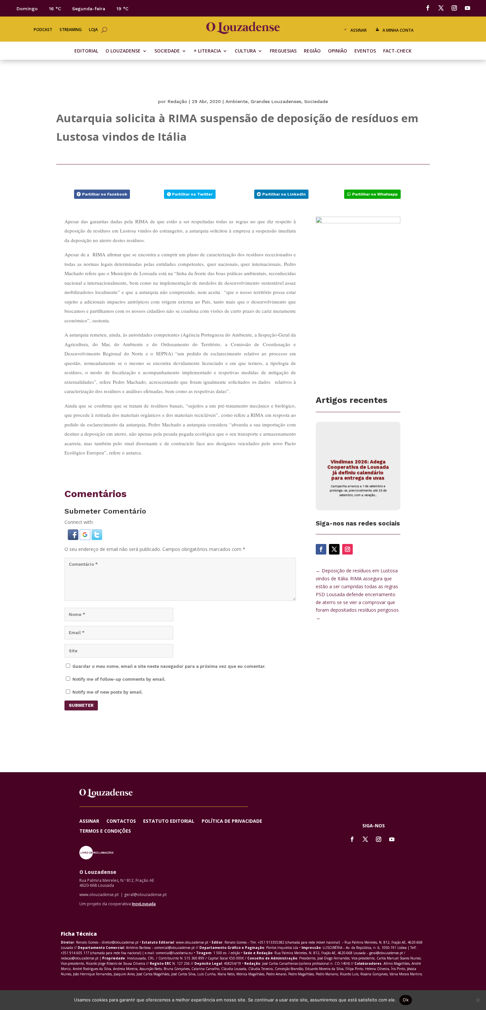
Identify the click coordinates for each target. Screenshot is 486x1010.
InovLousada (144, 904)
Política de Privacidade (232, 821)
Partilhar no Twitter (192, 194)
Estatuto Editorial (168, 821)
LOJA (93, 29)
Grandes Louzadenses (276, 101)
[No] (477, 1000)
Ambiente (236, 101)
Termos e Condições (105, 831)
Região (312, 51)
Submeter (81, 705)
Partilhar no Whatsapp (375, 194)
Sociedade (167, 51)
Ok (406, 999)
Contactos (121, 821)
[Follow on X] (441, 8)
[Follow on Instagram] (454, 8)
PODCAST (43, 29)
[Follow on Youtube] (467, 8)
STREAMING (71, 29)
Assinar (358, 30)
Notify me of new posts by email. (107, 692)
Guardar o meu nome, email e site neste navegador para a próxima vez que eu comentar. (168, 666)
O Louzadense (123, 51)
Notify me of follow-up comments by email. (118, 679)
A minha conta (398, 30)
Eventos (365, 51)
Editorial (86, 51)
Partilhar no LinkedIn (284, 194)
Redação (177, 101)
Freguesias (283, 51)
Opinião (337, 51)
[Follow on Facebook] (428, 8)
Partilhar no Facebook (104, 194)
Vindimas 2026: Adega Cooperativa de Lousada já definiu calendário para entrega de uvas (358, 470)
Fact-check (397, 51)
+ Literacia (207, 51)
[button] (74, 538)
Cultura (245, 51)
